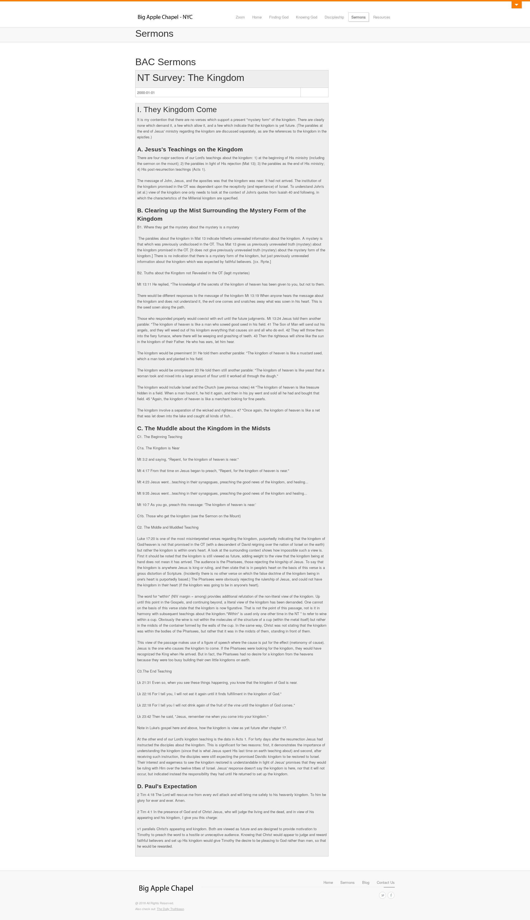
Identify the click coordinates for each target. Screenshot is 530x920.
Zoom (240, 17)
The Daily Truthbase (170, 908)
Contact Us (386, 882)
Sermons (358, 17)
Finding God (278, 17)
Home (257, 17)
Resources (381, 17)
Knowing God (306, 17)
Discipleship (334, 17)
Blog (365, 882)
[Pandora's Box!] (516, 5)
